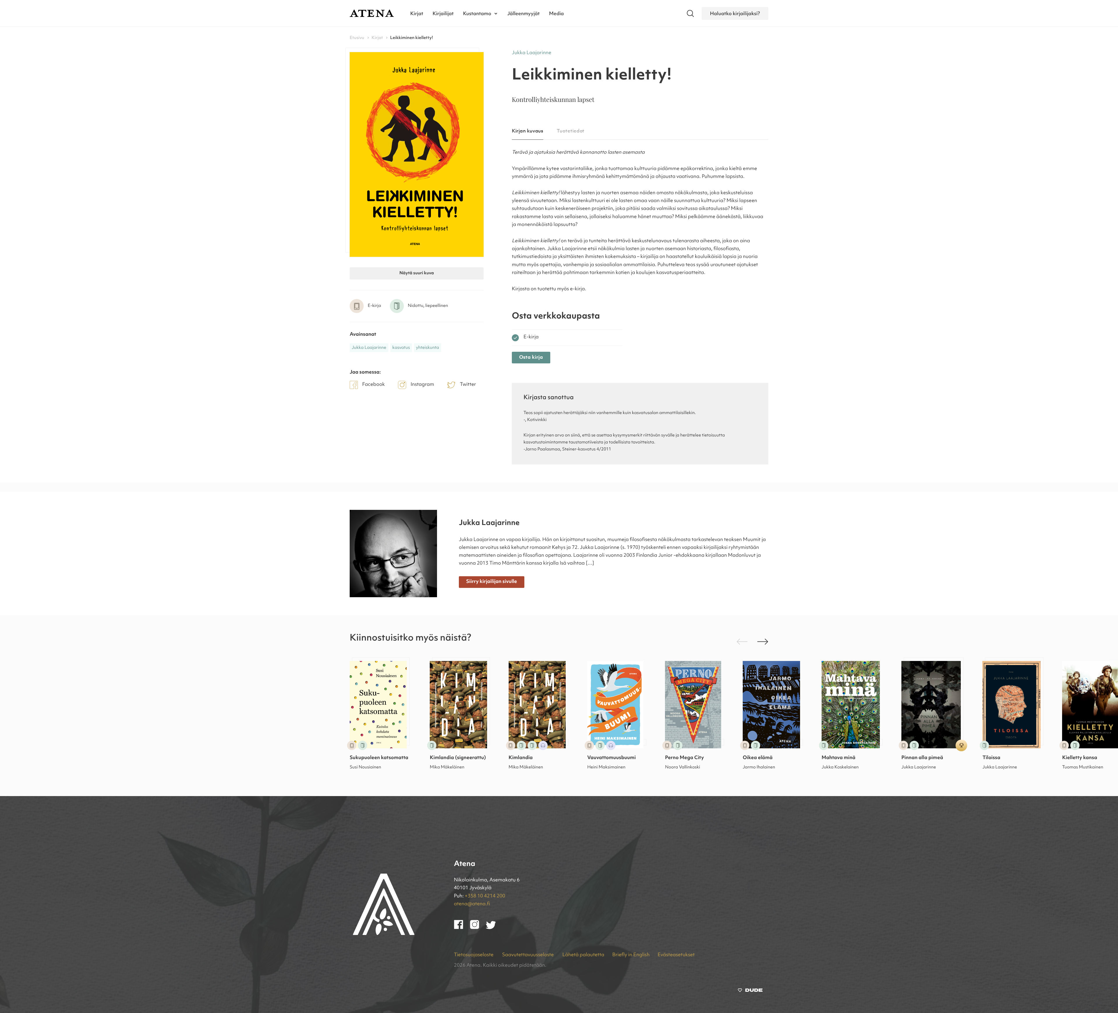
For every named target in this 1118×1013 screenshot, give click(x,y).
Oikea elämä (757, 758)
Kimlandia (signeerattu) (458, 758)
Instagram (422, 384)
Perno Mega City (684, 758)
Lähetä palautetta (583, 955)
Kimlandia (521, 758)
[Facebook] (462, 928)
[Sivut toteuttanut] (750, 991)
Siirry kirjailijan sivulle (491, 581)
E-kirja (531, 337)
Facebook (373, 384)
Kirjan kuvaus (527, 131)
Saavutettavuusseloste (528, 955)
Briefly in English (631, 955)
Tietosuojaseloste (474, 955)
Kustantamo (477, 13)
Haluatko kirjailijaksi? (735, 13)
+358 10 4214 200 (485, 896)
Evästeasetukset (676, 955)
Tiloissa (991, 758)
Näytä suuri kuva (416, 273)
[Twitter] (493, 928)
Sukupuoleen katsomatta (379, 758)
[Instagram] (478, 928)
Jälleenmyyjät (523, 13)
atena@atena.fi (472, 904)
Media (556, 13)
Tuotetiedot (570, 131)
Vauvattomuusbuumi (611, 758)
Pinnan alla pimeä (922, 758)
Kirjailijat (443, 13)
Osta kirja (531, 357)
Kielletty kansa (1079, 758)
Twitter (468, 384)
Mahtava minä (838, 758)
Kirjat (416, 13)
